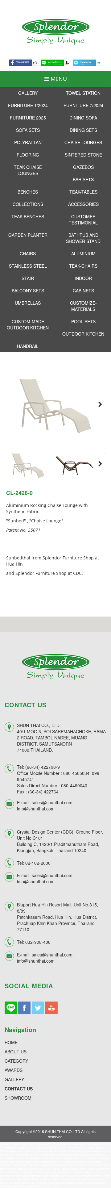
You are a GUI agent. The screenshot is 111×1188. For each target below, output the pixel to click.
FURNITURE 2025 (28, 118)
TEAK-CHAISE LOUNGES (28, 170)
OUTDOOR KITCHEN (83, 334)
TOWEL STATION (83, 93)
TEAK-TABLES (83, 192)
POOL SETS (83, 321)
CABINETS (83, 290)
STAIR (28, 278)
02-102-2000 (38, 863)
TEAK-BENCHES (27, 216)
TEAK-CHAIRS (83, 266)
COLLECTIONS (28, 204)
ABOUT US (16, 1051)
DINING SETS (83, 130)
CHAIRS (28, 253)
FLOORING (28, 155)
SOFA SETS (28, 130)
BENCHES (28, 192)
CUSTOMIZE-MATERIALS (83, 306)
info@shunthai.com (36, 808)
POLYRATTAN (28, 142)
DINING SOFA (83, 118)
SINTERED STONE (83, 155)
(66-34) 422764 (43, 792)
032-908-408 (38, 942)
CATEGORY (16, 1061)
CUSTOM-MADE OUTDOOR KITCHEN (28, 324)
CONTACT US (19, 1089)
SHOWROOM (18, 1098)
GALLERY (28, 93)
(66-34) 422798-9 (42, 767)
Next (96, 404)
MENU (58, 78)
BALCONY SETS (28, 290)
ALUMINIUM (83, 253)
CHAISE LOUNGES (83, 142)
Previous (15, 404)
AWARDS (14, 1070)
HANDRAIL (28, 346)
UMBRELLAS (28, 303)
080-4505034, (77, 773)
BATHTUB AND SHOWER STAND (83, 238)
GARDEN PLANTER (27, 235)
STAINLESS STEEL (28, 266)
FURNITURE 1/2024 (28, 105)
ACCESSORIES (83, 204)
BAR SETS (83, 179)
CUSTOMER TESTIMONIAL (83, 219)
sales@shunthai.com (52, 802)
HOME (11, 1042)
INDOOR (83, 278)
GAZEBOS (83, 167)
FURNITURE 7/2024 (83, 105)
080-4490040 (74, 785)
